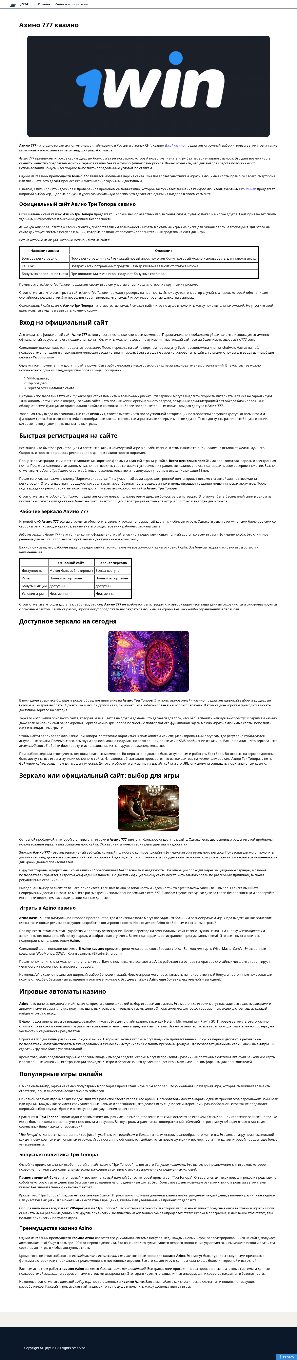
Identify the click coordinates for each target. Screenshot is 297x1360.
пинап (251, 189)
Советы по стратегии (71, 4)
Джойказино (175, 145)
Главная (44, 4)
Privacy (288, 1357)
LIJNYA (23, 4)
